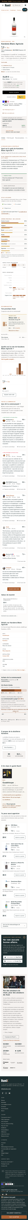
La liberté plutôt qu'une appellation (13, 795)
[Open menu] (2, 5)
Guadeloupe (6, 635)
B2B (2, 1151)
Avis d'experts (4, 1121)
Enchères (3, 1106)
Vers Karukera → (9, 747)
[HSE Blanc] (6, 828)
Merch (2, 1110)
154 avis (18, 868)
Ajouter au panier (14, 92)
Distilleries (3, 1127)
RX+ (2, 1155)
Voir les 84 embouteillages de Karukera (14, 925)
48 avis (18, 907)
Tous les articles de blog (7, 1123)
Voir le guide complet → (8, 359)
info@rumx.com (6, 1089)
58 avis (18, 849)
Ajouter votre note (9, 394)
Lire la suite (4, 62)
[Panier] (25, 5)
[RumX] (8, 5)
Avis (2, 1144)
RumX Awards (4, 1108)
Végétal (3, 225)
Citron (19, 289)
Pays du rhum (4, 1125)
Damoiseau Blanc (16, 881)
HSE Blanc (14, 825)
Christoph (8, 567)
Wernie (8, 454)
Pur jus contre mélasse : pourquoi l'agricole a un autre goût (12, 806)
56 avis (18, 831)
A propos (3, 1142)
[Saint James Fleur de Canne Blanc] (6, 847)
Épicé (7, 230)
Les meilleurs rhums (6, 1104)
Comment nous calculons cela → (9, 615)
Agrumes (7, 248)
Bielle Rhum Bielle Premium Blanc (16, 902)
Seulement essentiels (14, 1213)
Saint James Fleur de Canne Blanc (17, 844)
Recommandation (19, 138)
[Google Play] (6, 1194)
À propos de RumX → (11, 1037)
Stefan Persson (10, 495)
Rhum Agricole (6, 41)
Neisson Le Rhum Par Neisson (17, 863)
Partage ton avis (5, 1163)
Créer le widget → (21, 670)
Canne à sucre (5, 221)
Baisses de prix (5, 1136)
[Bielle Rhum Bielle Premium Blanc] (6, 905)
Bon (8, 47)
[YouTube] (9, 1093)
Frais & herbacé (6, 204)
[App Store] (2, 1194)
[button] (14, 26)
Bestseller (3, 1102)
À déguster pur (6, 208)
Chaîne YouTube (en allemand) (12, 1040)
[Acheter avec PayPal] (21, 97)
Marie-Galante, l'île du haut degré (12, 797)
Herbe (3, 234)
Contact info (4, 1166)
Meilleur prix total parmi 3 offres (12, 87)
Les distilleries (7, 799)
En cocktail (17, 204)
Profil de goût (10, 138)
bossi (7, 526)
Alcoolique (8, 243)
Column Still (6, 656)
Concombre (4, 239)
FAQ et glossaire (5, 1119)
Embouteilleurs (5, 1129)
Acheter (3, 138)
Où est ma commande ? (7, 1161)
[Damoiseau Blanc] (6, 884)
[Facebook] (2, 1093)
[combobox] (17, 5)
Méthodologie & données (7, 1146)
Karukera (5, 640)
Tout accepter (14, 1217)
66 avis (18, 887)
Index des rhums (5, 1134)
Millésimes (3, 1132)
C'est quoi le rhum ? (6, 1117)
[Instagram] (6, 1093)
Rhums (3, 1100)
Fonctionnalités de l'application (8, 1149)
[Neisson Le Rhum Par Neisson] (6, 865)
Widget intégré (4, 1153)
